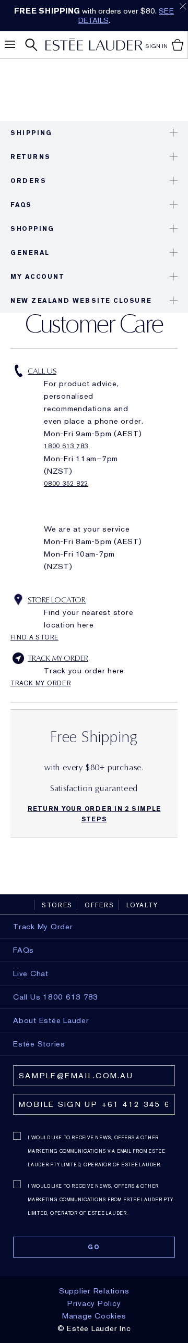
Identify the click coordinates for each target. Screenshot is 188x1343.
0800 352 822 (66, 483)
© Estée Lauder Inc (94, 1328)
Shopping (32, 229)
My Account (37, 277)
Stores (57, 905)
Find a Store (34, 637)
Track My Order (40, 683)
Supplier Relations (94, 1291)
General (30, 253)
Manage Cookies (94, 1316)
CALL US (42, 371)
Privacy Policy (94, 1303)
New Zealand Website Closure (81, 301)
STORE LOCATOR (57, 600)
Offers (99, 905)
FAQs (20, 205)
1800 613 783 (66, 446)
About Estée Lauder (51, 1020)
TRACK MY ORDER (58, 658)
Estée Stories (39, 1044)
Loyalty (142, 905)
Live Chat (31, 973)
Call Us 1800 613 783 (55, 997)
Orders (28, 181)
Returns (30, 157)
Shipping (31, 133)
